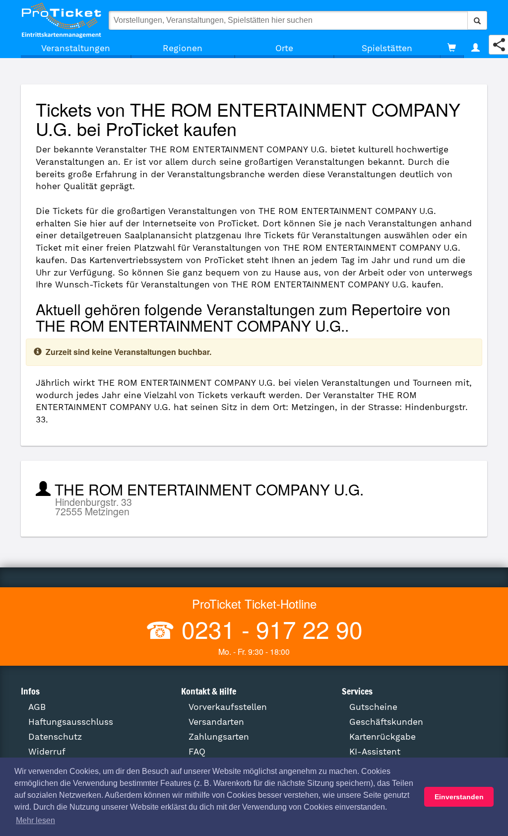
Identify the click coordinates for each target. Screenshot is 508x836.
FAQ (197, 752)
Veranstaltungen (75, 48)
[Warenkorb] (451, 48)
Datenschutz (55, 737)
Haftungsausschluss (70, 722)
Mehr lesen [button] (35, 820)
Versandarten (216, 722)
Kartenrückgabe (382, 737)
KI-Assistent (374, 752)
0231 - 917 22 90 (269, 629)
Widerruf (46, 752)
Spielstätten (387, 48)
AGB (37, 707)
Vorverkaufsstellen (228, 707)
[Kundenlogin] (475, 48)
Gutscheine (373, 707)
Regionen (182, 48)
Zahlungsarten (219, 737)
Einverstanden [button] (459, 797)
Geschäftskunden (386, 722)
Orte (284, 48)
